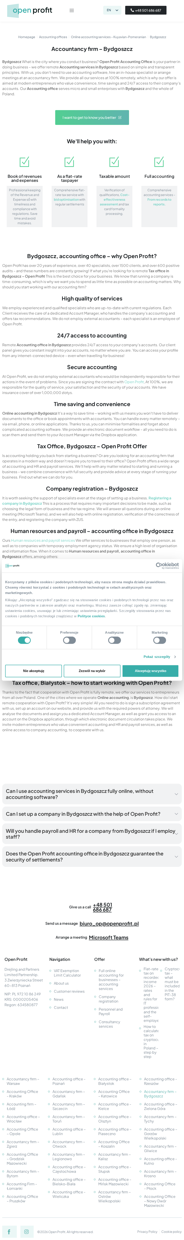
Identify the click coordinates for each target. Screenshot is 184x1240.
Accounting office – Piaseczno (114, 1131)
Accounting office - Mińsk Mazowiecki (114, 1181)
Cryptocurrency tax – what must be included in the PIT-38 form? (172, 984)
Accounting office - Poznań (69, 1081)
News (59, 999)
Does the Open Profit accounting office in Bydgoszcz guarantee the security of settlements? (84, 856)
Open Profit (134, 381)
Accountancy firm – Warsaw (23, 1081)
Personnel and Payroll (111, 1011)
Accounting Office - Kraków (22, 1093)
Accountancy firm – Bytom (23, 1173)
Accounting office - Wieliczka (69, 1194)
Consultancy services (109, 1024)
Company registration (108, 998)
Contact (61, 1007)
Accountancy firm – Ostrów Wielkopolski (114, 1196)
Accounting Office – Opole (22, 1131)
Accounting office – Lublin (69, 1131)
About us (61, 983)
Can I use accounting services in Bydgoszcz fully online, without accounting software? (79, 794)
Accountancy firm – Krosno (160, 1173)
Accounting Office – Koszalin (114, 1144)
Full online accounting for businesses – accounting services (111, 979)
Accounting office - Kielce (114, 1106)
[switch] (69, 640)
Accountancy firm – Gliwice (160, 1148)
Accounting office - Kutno (160, 1161)
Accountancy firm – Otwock (69, 1144)
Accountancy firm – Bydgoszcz (160, 1093)
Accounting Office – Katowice (114, 1093)
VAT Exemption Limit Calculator (67, 972)
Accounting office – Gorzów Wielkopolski (160, 1133)
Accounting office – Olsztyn (114, 1118)
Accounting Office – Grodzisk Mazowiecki (22, 1159)
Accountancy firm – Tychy (160, 1118)
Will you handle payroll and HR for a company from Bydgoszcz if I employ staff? (90, 834)
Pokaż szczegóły (157, 657)
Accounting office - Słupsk (114, 1169)
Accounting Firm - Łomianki (22, 1186)
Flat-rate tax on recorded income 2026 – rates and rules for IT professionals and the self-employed (151, 994)
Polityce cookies (91, 616)
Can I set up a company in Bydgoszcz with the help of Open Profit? (83, 814)
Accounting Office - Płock (159, 1186)
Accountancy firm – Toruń (69, 1118)
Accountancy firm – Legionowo (69, 1156)
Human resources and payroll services (43, 540)
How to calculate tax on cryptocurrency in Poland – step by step (151, 1041)
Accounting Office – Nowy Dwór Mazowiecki (159, 1201)
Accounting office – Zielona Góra (160, 1106)
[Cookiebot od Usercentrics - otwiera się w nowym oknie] (159, 565)
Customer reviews (69, 991)
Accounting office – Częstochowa (69, 1169)
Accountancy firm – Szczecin (69, 1106)
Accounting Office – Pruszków (22, 1198)
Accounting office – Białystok (114, 1081)
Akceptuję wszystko (150, 671)
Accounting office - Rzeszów (160, 1081)
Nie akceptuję (33, 671)
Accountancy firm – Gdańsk (69, 1093)
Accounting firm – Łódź (21, 1106)
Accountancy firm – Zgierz (23, 1144)
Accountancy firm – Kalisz (114, 1156)
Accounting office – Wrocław (23, 1118)
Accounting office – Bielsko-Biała (69, 1181)
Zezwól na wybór (92, 671)
